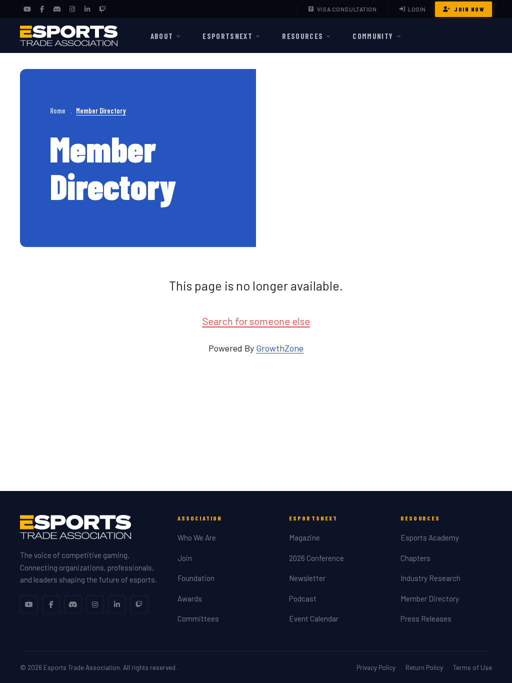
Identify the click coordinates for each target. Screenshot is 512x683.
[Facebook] (42, 9)
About (162, 36)
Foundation (196, 578)
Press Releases (426, 618)
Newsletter (307, 578)
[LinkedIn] (87, 9)
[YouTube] (27, 9)
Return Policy (424, 667)
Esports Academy (429, 537)
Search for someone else (256, 321)
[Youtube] (29, 605)
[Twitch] (102, 9)
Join (185, 558)
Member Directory (429, 598)
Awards (190, 598)
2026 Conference (316, 558)
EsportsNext (227, 36)
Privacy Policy (376, 667)
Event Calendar (313, 618)
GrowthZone (280, 348)
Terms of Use (472, 667)
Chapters (415, 558)
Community (372, 36)
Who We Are (197, 537)
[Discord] (57, 9)
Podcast (302, 598)
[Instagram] (72, 9)
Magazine (304, 537)
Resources (302, 36)
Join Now (469, 9)
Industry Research (430, 578)
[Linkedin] (117, 605)
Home (58, 110)
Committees (198, 618)
